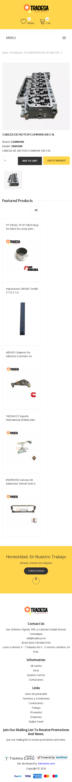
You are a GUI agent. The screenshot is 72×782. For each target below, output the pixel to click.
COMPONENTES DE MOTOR (42, 52)
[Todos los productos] (13, 179)
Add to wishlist (56, 160)
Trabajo (36, 707)
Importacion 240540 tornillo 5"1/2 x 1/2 (22, 290)
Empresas (36, 717)
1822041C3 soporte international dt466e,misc (20, 418)
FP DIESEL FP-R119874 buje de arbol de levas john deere (22, 227)
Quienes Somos (36, 675)
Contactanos (36, 570)
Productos (17, 52)
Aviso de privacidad (36, 694)
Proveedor (36, 712)
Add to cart (29, 160)
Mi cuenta (36, 666)
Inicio (5, 52)
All (36, 210)
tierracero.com (46, 763)
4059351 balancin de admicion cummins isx (19, 354)
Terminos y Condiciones (36, 698)
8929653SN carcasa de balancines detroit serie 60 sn (21, 481)
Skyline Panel (36, 721)
